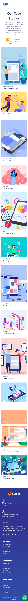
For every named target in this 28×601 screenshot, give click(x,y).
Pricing (5, 589)
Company (5, 570)
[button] (24, 597)
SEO (10, 44)
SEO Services (6, 546)
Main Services (6, 587)
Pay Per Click (6, 549)
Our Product (6, 563)
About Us (5, 585)
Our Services (6, 568)
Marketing (18, 42)
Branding (16, 39)
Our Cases (5, 592)
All (8, 39)
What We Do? (6, 573)
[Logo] (6, 4)
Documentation (7, 566)
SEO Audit (5, 553)
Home (4, 582)
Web (17, 44)
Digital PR (8, 42)
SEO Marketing (7, 544)
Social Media (6, 551)
